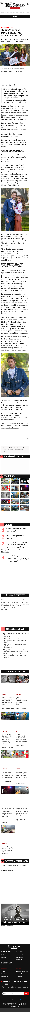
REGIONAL (15, 12)
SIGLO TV (4, 958)
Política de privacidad (22, 971)
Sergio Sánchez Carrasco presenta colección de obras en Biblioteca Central (16, 650)
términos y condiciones (21, 999)
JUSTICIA (9, 12)
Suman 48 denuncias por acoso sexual (16, 530)
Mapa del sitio (19, 976)
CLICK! (3, 954)
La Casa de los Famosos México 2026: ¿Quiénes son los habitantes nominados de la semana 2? (16, 646)
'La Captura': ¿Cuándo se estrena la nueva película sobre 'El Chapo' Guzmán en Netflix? (16, 655)
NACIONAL (21, 12)
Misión (3, 971)
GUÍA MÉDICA (20, 952)
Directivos (4, 974)
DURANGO (3, 12)
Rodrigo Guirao (14, 448)
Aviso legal (19, 974)
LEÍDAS (8, 524)
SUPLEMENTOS (6, 952)
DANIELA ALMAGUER (6, 71)
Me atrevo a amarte (7, 27)
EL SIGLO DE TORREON (19, 958)
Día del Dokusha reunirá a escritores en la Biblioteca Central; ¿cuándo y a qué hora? (16, 640)
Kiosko (15, 16)
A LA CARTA (19, 954)
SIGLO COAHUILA (6, 963)
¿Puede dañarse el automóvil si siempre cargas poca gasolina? (17, 558)
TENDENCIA (10, 476)
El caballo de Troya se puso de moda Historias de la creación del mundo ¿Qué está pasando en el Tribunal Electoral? (14, 547)
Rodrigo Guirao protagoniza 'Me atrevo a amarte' (15, 866)
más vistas (10, 870)
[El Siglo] (14, 950)
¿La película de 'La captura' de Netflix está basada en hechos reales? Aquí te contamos (16, 634)
